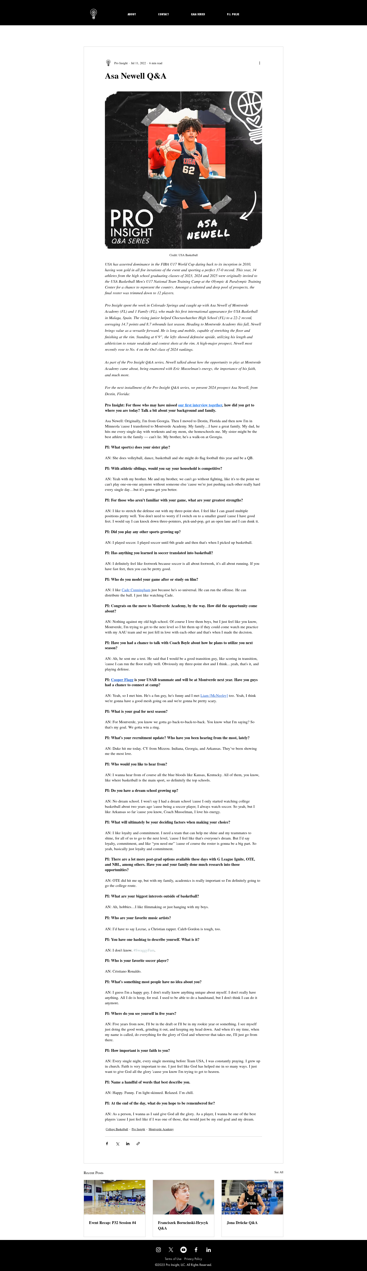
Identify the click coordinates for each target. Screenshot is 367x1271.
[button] (242, 600)
